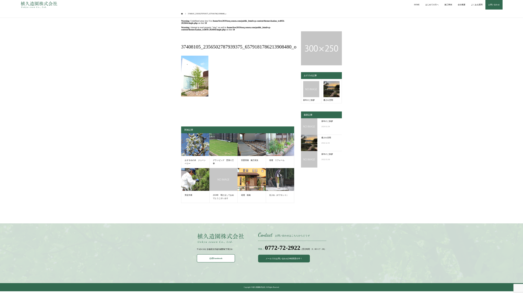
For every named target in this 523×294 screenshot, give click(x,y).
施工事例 (448, 5)
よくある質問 (477, 5)
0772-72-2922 (282, 247)
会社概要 (461, 5)
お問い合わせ (494, 5)
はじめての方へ (432, 5)
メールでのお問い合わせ (284, 258)
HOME (417, 5)
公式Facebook (215, 258)
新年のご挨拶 (327, 121)
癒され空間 (326, 138)
